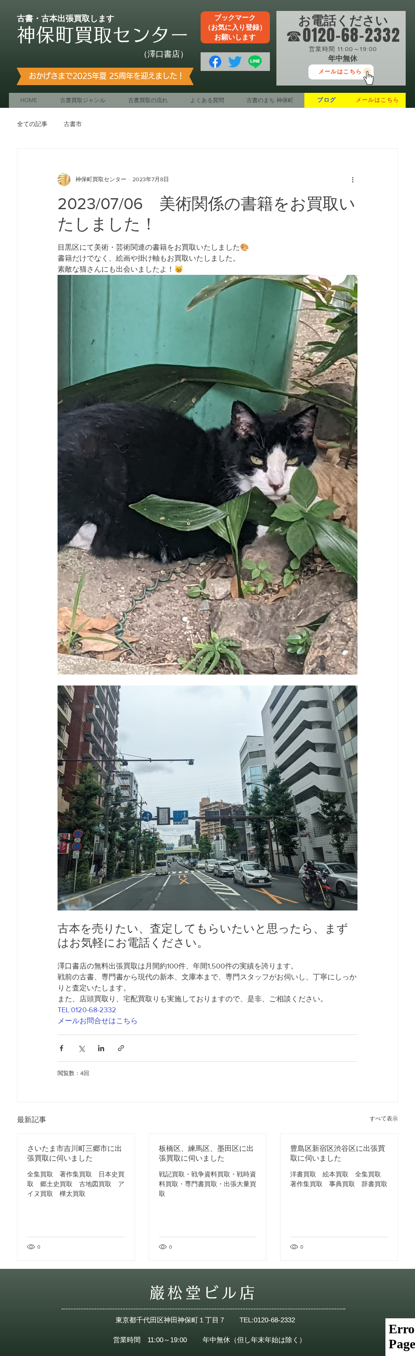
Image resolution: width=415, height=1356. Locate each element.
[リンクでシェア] (121, 1048)
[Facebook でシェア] (61, 1048)
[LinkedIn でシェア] (101, 1048)
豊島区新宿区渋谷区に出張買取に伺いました (337, 1153)
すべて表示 (384, 1118)
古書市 (73, 123)
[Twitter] (235, 62)
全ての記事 (32, 123)
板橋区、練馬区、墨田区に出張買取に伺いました (206, 1153)
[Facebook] (215, 62)
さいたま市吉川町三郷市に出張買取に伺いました (74, 1153)
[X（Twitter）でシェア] (81, 1048)
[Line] (255, 62)
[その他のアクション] (352, 179)
